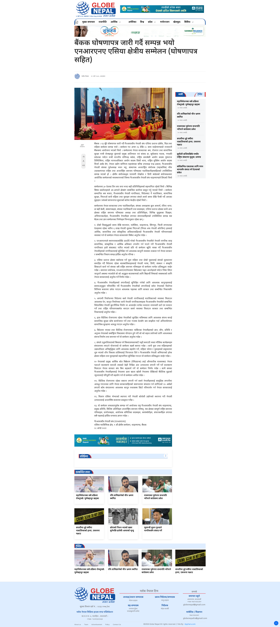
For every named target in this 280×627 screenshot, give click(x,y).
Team (86, 624)
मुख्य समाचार (88, 22)
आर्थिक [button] (114, 22)
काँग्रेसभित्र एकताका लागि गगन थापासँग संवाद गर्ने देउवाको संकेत (190, 169)
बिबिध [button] (187, 22)
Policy (107, 624)
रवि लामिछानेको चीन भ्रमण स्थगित (123, 569)
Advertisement (96, 624)
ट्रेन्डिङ (78, 546)
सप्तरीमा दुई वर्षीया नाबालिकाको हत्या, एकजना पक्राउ (88, 530)
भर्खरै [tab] (180, 94)
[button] (276, 623)
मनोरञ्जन (164, 22)
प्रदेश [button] (150, 22)
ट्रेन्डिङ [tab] (200, 94)
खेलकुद (176, 22)
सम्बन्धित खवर (83, 472)
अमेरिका (132, 22)
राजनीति (103, 22)
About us (77, 624)
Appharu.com (190, 624)
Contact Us (117, 624)
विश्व (142, 22)
